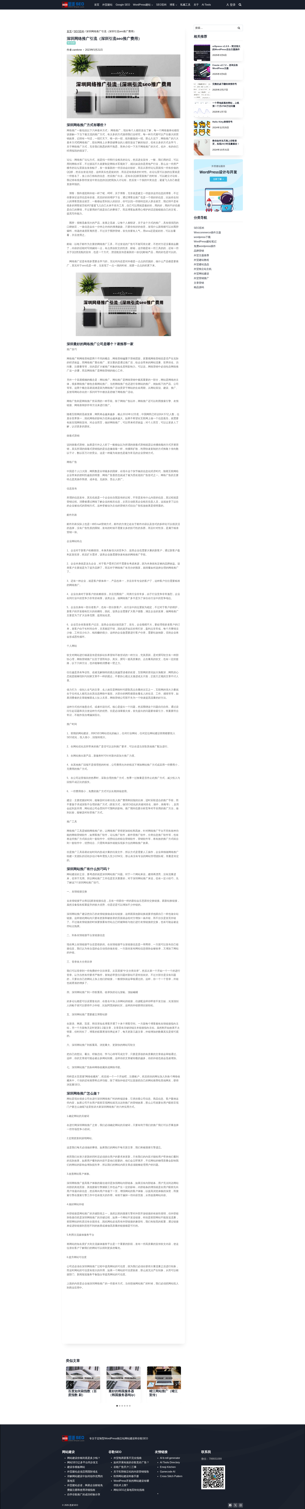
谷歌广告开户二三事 (125, 1467)
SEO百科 (161, 4)
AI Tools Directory (170, 1462)
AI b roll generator (170, 1458)
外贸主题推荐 (201, 255)
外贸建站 (107, 4)
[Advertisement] (123, 1317)
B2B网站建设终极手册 (126, 1476)
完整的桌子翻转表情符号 (224, 84)
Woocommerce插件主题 (207, 232)
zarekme (77, 49)
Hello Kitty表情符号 (222, 121)
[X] (235, 1505)
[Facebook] (230, 1505)
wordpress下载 (202, 237)
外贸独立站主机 (203, 269)
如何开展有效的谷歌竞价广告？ (131, 1462)
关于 (196, 4)
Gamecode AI (167, 1471)
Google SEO (123, 4)
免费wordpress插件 (205, 246)
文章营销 (199, 282)
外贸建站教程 (201, 259)
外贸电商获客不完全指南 (128, 1458)
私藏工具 (185, 4)
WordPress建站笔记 (205, 241)
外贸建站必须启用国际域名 (82, 1471)
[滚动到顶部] (298, 1503)
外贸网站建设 (201, 273)
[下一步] (176, 1385)
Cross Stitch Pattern (171, 1476)
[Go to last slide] (71, 1385)
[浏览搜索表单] (240, 5)
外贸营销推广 (201, 278)
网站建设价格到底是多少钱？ (83, 1458)
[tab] (117, 1406)
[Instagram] (240, 1505)
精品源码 (199, 287)
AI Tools (206, 4)
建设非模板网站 (76, 1467)
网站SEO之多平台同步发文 (82, 1462)
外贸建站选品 (201, 264)
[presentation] (83, 1377)
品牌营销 (199, 250)
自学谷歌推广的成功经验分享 (83, 1494)
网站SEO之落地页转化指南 (129, 1490)
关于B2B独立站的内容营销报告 (131, 1471)
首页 (96, 4)
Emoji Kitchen (168, 1467)
